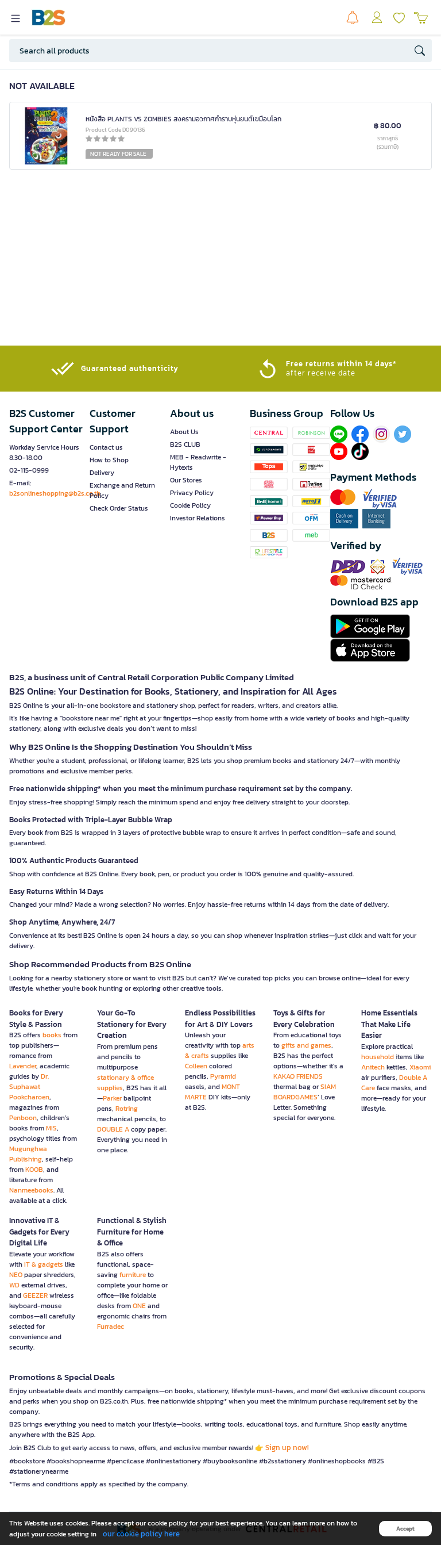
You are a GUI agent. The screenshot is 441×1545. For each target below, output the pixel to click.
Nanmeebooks (31, 1190)
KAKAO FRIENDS (298, 1076)
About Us (184, 432)
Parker (112, 1098)
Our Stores (186, 480)
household (377, 1057)
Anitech (373, 1067)
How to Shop (109, 460)
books (51, 1035)
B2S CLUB (185, 444)
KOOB (34, 1169)
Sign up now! (287, 1447)
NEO (15, 1275)
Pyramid (223, 1076)
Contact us (106, 447)
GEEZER (35, 1295)
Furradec (110, 1326)
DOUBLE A (113, 1129)
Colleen (196, 1066)
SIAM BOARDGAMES (304, 1092)
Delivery (102, 472)
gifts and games (306, 1045)
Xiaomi (420, 1067)
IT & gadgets (43, 1264)
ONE (139, 1306)
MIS (51, 1128)
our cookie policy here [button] (141, 1533)
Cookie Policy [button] (190, 505)
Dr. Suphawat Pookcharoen (29, 1086)
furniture (132, 1275)
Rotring (126, 1108)
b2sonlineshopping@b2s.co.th (54, 493)
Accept (405, 1528)
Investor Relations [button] (197, 518)
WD (14, 1285)
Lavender (22, 1066)
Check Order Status (119, 508)
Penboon (23, 1118)
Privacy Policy (192, 493)
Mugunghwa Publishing (28, 1154)
